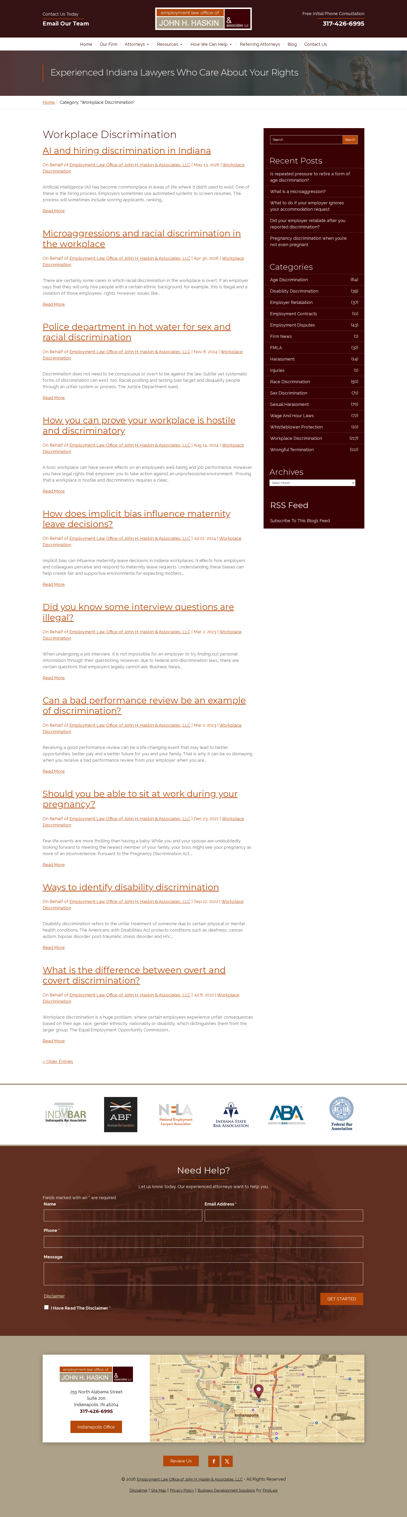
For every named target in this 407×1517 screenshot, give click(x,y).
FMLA (276, 347)
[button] (402, 1483)
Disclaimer (54, 1296)
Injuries (277, 370)
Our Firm (108, 44)
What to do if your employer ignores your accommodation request (307, 206)
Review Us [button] (181, 1460)
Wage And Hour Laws (292, 415)
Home (86, 44)
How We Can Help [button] (209, 44)
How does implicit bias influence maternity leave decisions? (136, 518)
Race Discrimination (290, 381)
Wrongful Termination (292, 449)
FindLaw (270, 1490)
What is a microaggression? (298, 191)
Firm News (281, 336)
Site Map (158, 1490)
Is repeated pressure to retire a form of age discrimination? (310, 177)
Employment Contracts (293, 313)
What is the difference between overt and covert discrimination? (134, 975)
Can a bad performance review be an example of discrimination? (144, 705)
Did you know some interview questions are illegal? (138, 611)
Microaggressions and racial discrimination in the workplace (142, 238)
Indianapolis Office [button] (96, 1426)
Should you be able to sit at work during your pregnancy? (140, 798)
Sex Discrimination (288, 393)
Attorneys (135, 44)
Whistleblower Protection (296, 426)
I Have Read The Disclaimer (81, 1308)
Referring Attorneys (260, 44)
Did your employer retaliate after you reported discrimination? (307, 223)
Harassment (282, 359)
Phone (52, 1230)
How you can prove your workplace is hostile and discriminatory (139, 425)
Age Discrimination (289, 279)
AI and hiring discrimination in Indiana (127, 150)
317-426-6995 (343, 23)
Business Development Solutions (226, 1490)
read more (54, 210)
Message (53, 1256)
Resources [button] (167, 44)
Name (50, 1204)
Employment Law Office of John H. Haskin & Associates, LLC (129, 164)
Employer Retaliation (291, 302)
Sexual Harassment (289, 404)
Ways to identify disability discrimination (131, 887)
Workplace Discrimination (296, 438)
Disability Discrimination (294, 291)
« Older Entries (58, 1061)
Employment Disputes (292, 325)
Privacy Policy (182, 1490)
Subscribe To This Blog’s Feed (300, 520)
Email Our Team (66, 23)
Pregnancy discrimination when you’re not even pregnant (308, 241)
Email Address (221, 1204)
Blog (292, 44)
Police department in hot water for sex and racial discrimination (137, 331)
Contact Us (315, 44)
